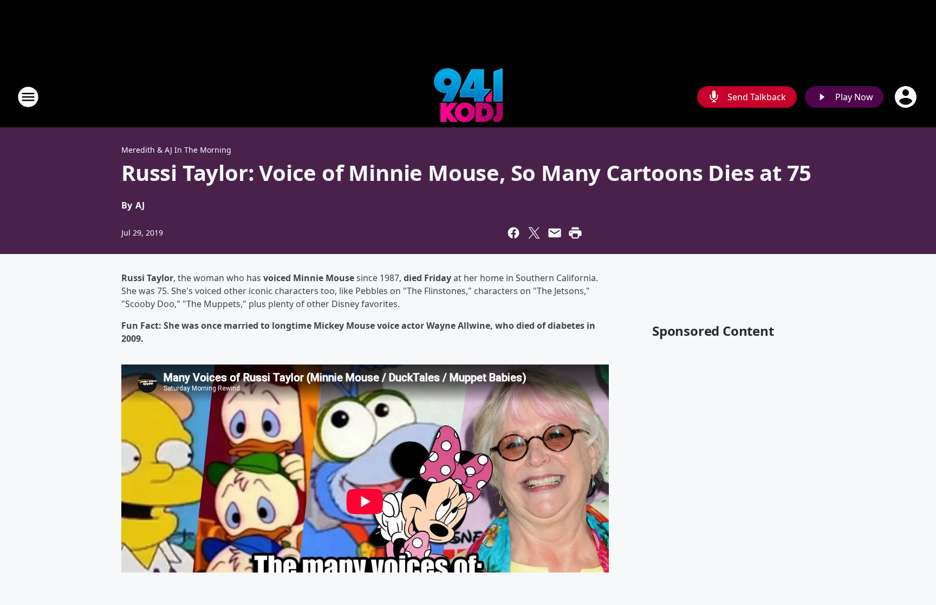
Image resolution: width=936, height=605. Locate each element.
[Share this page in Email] (554, 232)
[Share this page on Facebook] (513, 232)
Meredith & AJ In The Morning (176, 150)
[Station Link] (468, 96)
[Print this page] (575, 232)
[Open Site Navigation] (28, 97)
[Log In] (907, 97)
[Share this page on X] (534, 232)
